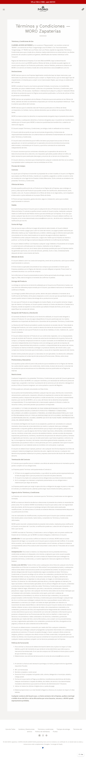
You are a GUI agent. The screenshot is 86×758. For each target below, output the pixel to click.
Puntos (55, 732)
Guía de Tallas (10, 729)
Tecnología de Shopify (56, 744)
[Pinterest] (46, 735)
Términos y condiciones (45, 729)
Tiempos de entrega (63, 729)
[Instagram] (43, 735)
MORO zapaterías (12, 742)
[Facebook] (39, 735)
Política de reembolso (42, 732)
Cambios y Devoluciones (26, 729)
